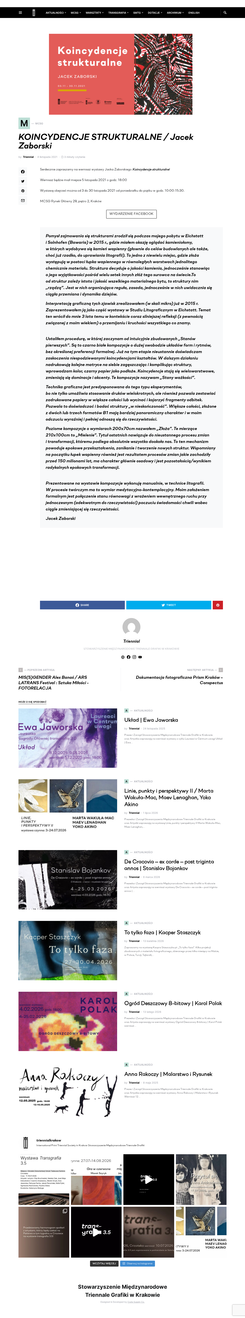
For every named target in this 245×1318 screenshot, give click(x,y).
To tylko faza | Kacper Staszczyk (162, 933)
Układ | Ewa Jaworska (151, 720)
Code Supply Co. (136, 1302)
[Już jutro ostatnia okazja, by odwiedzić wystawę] (148, 1179)
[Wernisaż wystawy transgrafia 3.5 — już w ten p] (96, 1232)
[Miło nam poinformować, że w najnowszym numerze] (43, 1179)
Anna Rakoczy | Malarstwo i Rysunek (168, 1074)
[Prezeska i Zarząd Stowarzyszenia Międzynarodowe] (96, 1179)
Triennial (28, 156)
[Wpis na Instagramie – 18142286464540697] (43, 1232)
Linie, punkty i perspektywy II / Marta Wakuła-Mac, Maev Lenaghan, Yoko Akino (168, 797)
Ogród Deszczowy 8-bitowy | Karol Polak (173, 1003)
